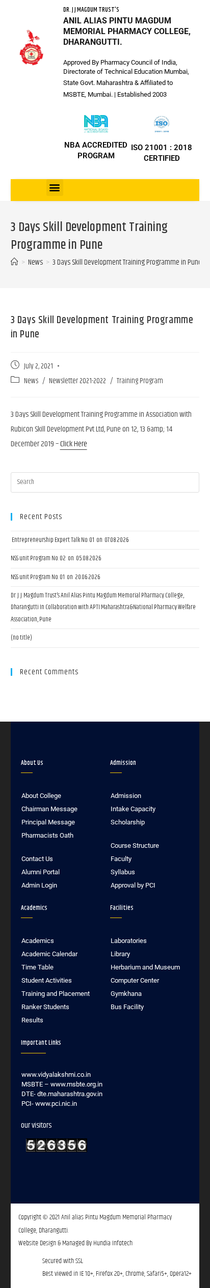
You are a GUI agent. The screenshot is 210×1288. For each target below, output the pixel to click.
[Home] (14, 262)
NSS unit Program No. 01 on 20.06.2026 (55, 577)
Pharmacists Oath (47, 835)
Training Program (140, 381)
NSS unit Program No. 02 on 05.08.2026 (56, 558)
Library (120, 954)
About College (41, 795)
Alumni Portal (40, 872)
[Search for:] (105, 482)
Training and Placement (55, 993)
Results (32, 1020)
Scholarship (128, 822)
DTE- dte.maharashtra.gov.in (61, 1094)
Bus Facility (127, 1007)
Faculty (121, 859)
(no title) (21, 638)
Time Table (37, 967)
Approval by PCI (133, 885)
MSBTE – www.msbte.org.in (61, 1084)
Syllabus (123, 872)
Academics (37, 940)
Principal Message (48, 822)
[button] (54, 187)
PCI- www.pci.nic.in (49, 1103)
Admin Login (39, 885)
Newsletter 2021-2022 (77, 381)
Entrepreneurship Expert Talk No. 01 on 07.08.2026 (70, 540)
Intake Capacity (133, 809)
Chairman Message (49, 809)
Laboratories (129, 940)
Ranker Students (45, 1007)
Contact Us (37, 859)
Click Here (73, 444)
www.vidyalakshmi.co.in (56, 1074)
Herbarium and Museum (145, 967)
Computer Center (135, 980)
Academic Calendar (49, 954)
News (31, 381)
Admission (126, 795)
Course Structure (135, 845)
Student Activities (46, 980)
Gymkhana (126, 993)
